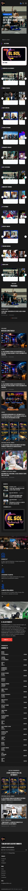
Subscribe (26, 849)
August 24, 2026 (21, 486)
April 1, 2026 (3, 448)
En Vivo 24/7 (4, 559)
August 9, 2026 (4, 356)
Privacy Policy (12, 852)
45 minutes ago (4, 315)
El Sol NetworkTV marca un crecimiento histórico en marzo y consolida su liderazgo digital (13, 445)
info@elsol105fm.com (6, 883)
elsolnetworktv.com (5, 889)
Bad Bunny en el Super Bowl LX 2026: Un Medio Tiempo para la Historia (13, 474)
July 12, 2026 (3, 419)
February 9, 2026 (4, 477)
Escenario (3, 309)
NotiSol (8, 442)
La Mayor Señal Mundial (7, 590)
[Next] (25, 79)
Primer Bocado (8, 820)
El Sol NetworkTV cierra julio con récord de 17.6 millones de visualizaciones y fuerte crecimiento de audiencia (14, 353)
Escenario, (11, 487)
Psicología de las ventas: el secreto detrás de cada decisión (17, 503)
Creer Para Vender (13, 499)
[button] (26, 3)
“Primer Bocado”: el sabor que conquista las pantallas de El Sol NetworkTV (12, 823)
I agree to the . (9, 852)
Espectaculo (4, 442)
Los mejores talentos (7, 575)
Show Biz (3, 349)
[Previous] (2, 79)
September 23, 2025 (5, 826)
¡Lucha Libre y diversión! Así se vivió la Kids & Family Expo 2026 (13, 312)
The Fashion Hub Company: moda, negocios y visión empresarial (15, 496)
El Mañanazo (4, 471)
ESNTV (7, 309)
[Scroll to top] (25, 888)
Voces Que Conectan (13, 493)
